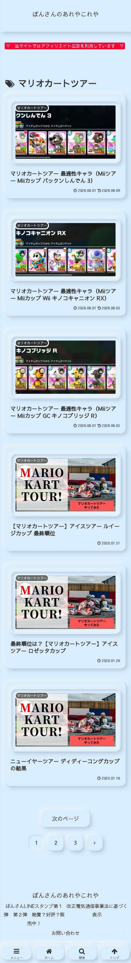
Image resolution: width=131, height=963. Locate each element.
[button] (114, 930)
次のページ (65, 818)
